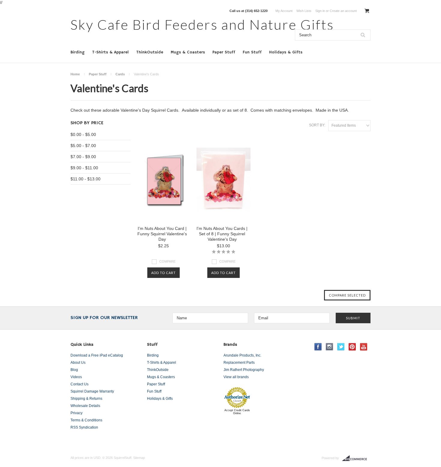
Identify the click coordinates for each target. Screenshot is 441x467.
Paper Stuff (223, 52)
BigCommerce (356, 458)
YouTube (364, 347)
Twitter (341, 347)
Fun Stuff (252, 52)
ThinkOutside (149, 52)
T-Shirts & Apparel (110, 52)
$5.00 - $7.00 (83, 145)
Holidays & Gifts (285, 52)
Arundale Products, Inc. (242, 355)
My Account (283, 11)
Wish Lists (303, 11)
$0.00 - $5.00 (83, 134)
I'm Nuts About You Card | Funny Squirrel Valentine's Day (162, 234)
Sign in (320, 11)
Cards (120, 74)
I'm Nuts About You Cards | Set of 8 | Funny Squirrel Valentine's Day (222, 234)
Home (75, 74)
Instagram (329, 347)
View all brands (236, 377)
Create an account (343, 11)
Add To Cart (163, 273)
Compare (167, 261)
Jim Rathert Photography (244, 370)
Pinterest (352, 347)
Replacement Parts (239, 362)
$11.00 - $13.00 (85, 178)
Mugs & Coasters (188, 52)
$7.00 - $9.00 (83, 156)
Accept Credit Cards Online (237, 412)
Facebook (318, 347)
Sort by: (317, 125)
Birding (77, 52)
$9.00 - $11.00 (84, 167)
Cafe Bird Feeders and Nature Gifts (202, 24)
